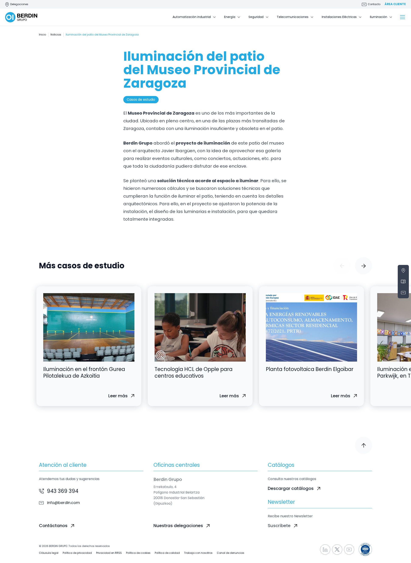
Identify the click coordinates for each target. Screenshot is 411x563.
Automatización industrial (192, 17)
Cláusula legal (48, 553)
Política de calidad (167, 553)
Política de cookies (138, 553)
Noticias (56, 34)
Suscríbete (279, 526)
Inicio (42, 34)
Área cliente (395, 4)
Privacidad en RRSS (109, 553)
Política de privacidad (77, 553)
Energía (229, 17)
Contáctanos (53, 526)
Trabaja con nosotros (198, 553)
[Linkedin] (325, 549)
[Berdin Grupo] (21, 17)
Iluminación (378, 17)
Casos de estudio (141, 99)
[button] (342, 265)
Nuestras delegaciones (178, 526)
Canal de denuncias (230, 553)
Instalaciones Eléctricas (339, 17)
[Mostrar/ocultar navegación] (402, 17)
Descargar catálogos (291, 488)
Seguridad (256, 17)
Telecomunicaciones (292, 17)
